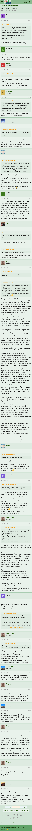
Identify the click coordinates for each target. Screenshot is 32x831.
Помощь (23, 827)
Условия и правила (16, 826)
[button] (2, 2)
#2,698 (29, 731)
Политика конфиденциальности (10, 827)
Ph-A (7, 223)
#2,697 (29, 711)
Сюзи (8, 151)
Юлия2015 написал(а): (8, 484)
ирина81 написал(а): (7, 160)
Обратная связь (5, 826)
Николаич (9, 667)
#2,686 (29, 157)
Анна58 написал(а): (7, 24)
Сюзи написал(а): (6, 282)
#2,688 (29, 229)
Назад (9, 807)
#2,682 (29, 54)
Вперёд (23, 807)
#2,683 (29, 69)
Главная (3, 829)
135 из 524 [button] (16, 807)
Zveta (8, 63)
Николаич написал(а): (8, 129)
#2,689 (29, 267)
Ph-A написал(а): (6, 271)
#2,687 (29, 198)
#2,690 (29, 451)
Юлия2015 (9, 91)
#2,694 (29, 639)
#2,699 (29, 768)
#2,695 (29, 672)
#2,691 (29, 481)
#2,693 (29, 601)
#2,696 (29, 690)
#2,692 (29, 523)
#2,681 (29, 21)
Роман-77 (4, 11)
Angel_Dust (10, 262)
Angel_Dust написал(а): (8, 233)
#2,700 (29, 789)
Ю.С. (7, 783)
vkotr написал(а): (6, 73)
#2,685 (29, 126)
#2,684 (29, 97)
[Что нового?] (29, 2)
